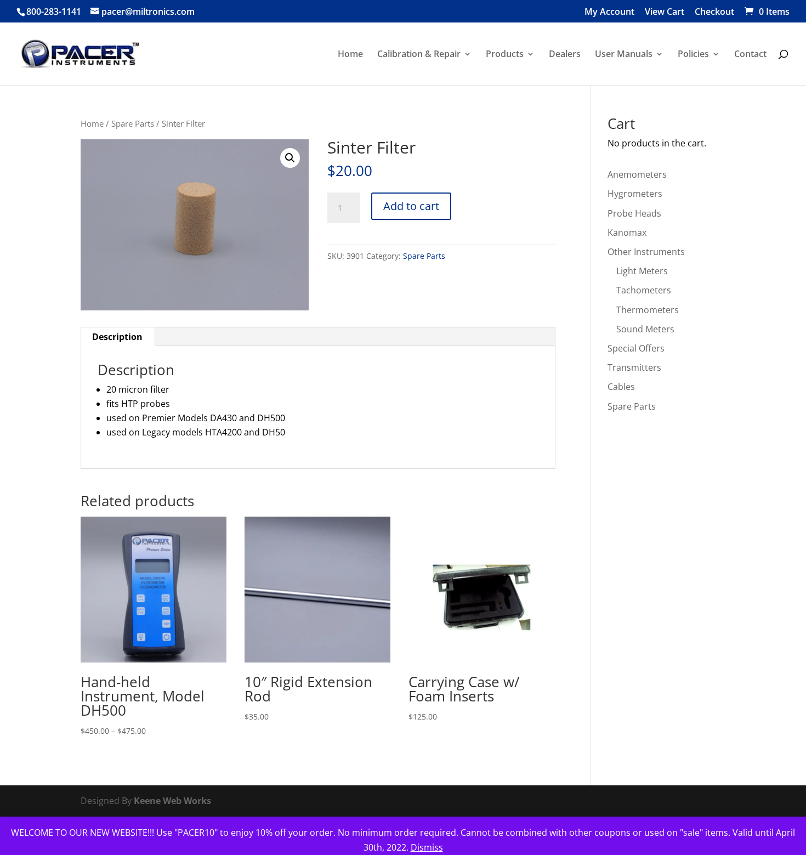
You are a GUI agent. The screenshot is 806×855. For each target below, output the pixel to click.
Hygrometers (635, 194)
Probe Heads (634, 213)
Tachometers (643, 290)
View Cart (664, 12)
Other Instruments (646, 252)
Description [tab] (117, 337)
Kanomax (627, 233)
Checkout (714, 12)
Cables (621, 387)
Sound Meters (645, 329)
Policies (693, 55)
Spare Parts (132, 123)
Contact (750, 55)
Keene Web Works (172, 801)
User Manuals (623, 55)
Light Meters (642, 271)
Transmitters (634, 367)
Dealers (565, 55)
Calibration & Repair (419, 55)
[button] (290, 158)
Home (350, 55)
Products (505, 55)
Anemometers (637, 174)
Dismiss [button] (427, 847)
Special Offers (636, 348)
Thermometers (647, 310)
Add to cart (411, 206)
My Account (609, 12)
